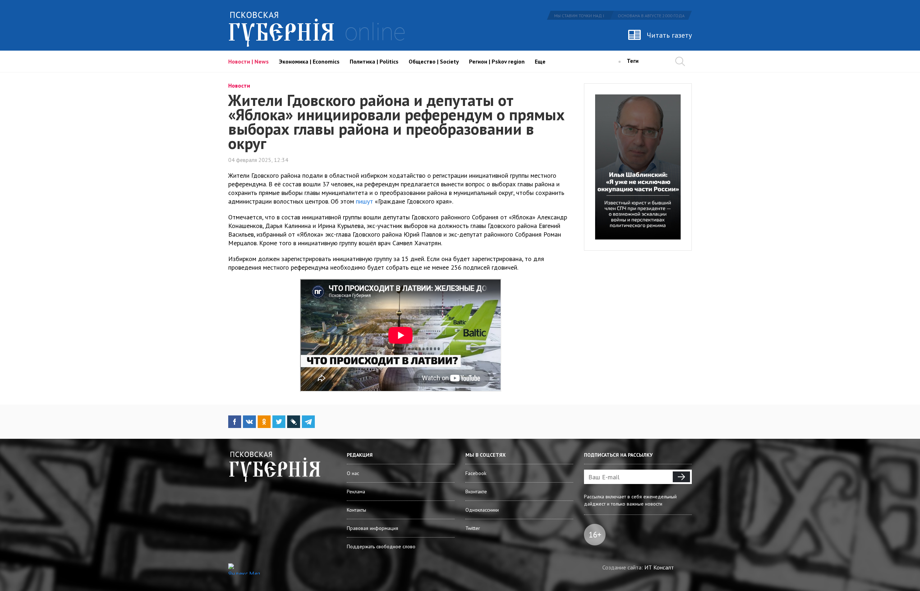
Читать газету (669, 35)
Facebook (475, 473)
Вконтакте (476, 491)
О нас (353, 473)
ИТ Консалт (659, 567)
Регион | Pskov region (497, 61)
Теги (633, 60)
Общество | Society (434, 61)
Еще (540, 61)
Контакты (356, 510)
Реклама (356, 491)
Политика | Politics (374, 61)
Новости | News (248, 61)
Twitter (472, 528)
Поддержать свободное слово (381, 546)
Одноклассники (482, 510)
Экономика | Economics (309, 61)
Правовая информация (372, 528)
